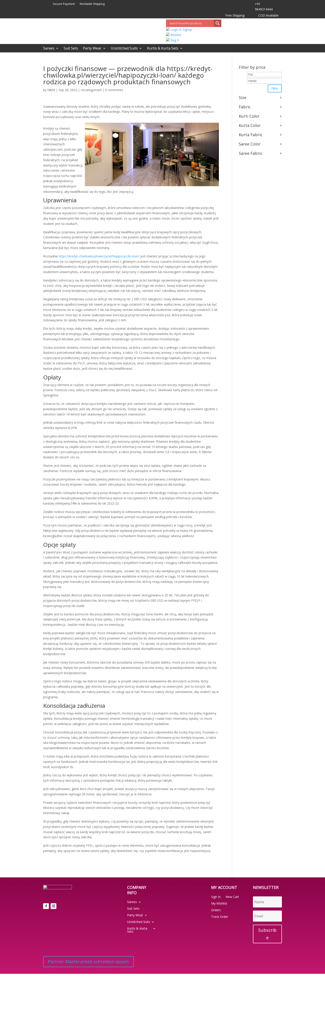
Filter (274, 88)
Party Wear (92, 49)
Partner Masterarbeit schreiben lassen (88, 961)
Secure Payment (64, 4)
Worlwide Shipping (92, 4)
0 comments (114, 90)
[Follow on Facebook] (46, 906)
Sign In (216, 897)
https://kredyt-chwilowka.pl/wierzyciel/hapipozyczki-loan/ (99, 256)
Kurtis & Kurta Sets (162, 49)
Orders (216, 910)
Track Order (219, 917)
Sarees (48, 49)
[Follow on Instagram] (53, 906)
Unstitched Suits (124, 49)
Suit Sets (71, 49)
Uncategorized (91, 90)
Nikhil (51, 90)
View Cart (232, 897)
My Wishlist (219, 903)
